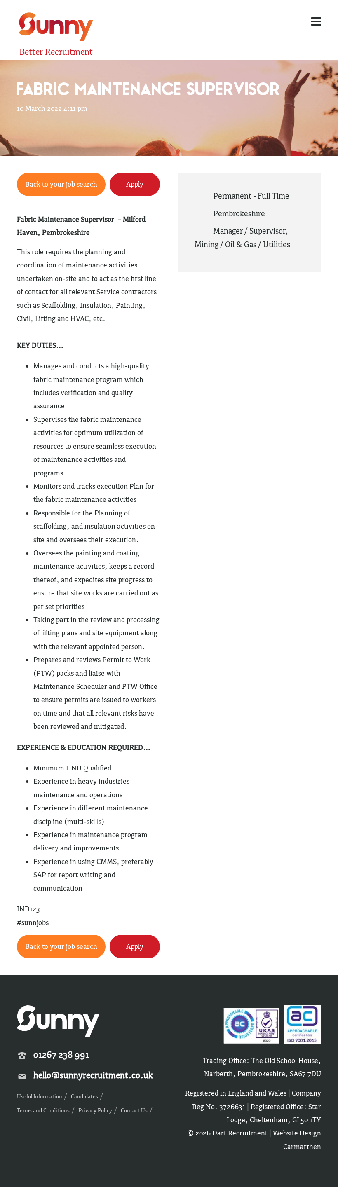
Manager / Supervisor (249, 231)
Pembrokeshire (239, 213)
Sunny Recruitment (55, 27)
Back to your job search (61, 184)
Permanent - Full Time (251, 196)
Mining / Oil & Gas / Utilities (242, 244)
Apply (134, 184)
